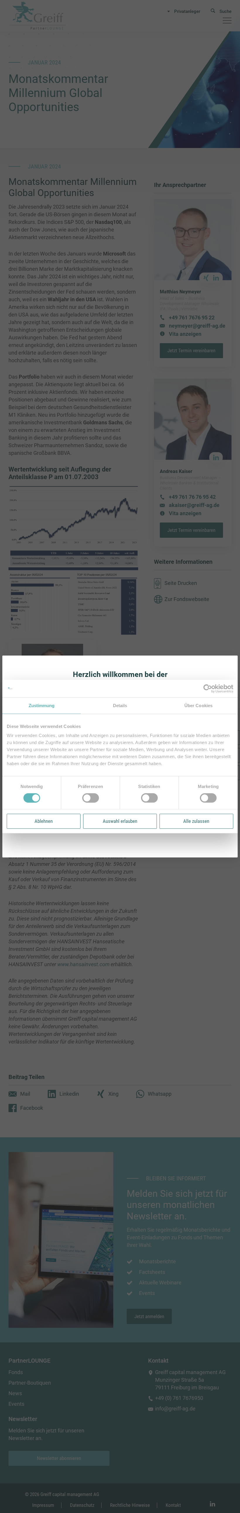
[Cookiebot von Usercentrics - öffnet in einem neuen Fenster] (207, 688)
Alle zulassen (196, 821)
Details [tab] (120, 705)
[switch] (90, 798)
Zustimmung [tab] (42, 705)
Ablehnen (44, 821)
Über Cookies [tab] (198, 705)
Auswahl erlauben (120, 821)
